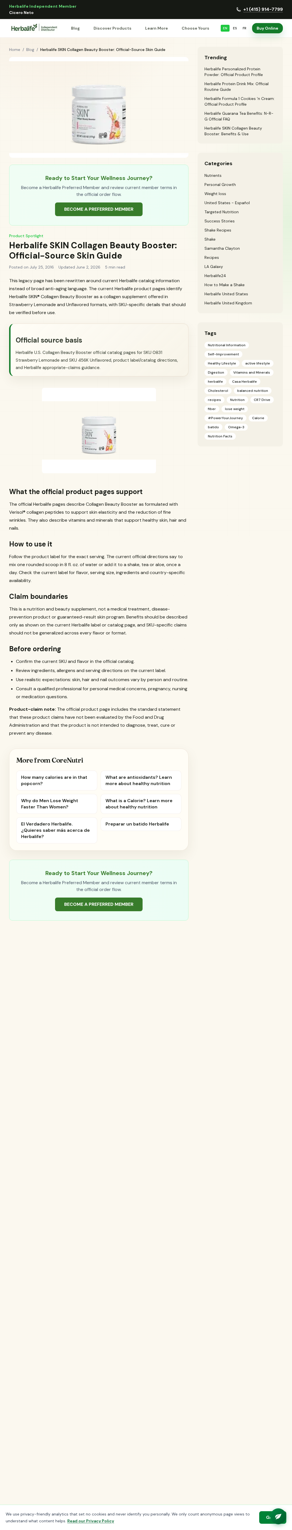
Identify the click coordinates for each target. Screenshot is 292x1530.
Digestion (216, 372)
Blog (75, 28)
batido (213, 427)
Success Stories (219, 221)
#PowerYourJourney (225, 418)
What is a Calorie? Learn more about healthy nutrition (139, 804)
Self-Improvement (223, 354)
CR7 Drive (262, 400)
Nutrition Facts (220, 436)
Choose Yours (195, 28)
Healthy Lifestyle (222, 363)
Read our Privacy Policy (90, 1520)
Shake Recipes (217, 230)
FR (244, 28)
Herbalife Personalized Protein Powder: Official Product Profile (233, 71)
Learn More (156, 28)
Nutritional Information (227, 345)
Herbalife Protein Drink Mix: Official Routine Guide (236, 86)
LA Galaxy (213, 266)
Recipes (211, 257)
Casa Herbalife (244, 381)
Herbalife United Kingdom (228, 303)
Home (14, 49)
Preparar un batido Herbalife (137, 824)
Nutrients (213, 175)
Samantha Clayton (222, 248)
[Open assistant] (278, 1516)
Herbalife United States (226, 293)
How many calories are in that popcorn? (54, 780)
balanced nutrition (252, 390)
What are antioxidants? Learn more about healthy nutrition (139, 780)
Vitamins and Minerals (251, 372)
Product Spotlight (26, 235)
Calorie (258, 418)
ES (235, 28)
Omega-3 (236, 427)
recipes (214, 400)
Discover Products (112, 28)
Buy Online (267, 28)
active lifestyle (257, 363)
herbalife (215, 381)
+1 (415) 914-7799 (263, 9)
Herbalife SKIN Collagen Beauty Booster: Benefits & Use (233, 131)
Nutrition (237, 400)
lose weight (234, 409)
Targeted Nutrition (221, 211)
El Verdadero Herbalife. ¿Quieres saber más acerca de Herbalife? (55, 830)
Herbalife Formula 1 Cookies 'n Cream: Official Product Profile (239, 101)
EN (225, 28)
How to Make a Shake (224, 284)
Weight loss (215, 193)
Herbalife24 (215, 275)
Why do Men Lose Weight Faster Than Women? (49, 804)
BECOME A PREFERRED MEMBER (98, 209)
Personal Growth (220, 184)
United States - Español (227, 202)
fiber (212, 409)
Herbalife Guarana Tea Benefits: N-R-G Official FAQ (238, 116)
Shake (210, 239)
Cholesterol (218, 390)
